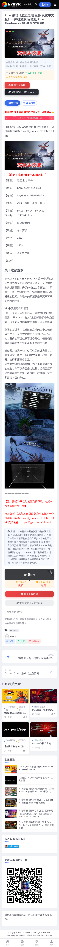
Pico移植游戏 (22, 62)
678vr (13, 636)
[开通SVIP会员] (29, 119)
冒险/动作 (22, 708)
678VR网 (28, 932)
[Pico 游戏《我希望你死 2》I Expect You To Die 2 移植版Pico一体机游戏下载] (11, 825)
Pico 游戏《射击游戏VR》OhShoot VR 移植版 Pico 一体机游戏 (36, 801)
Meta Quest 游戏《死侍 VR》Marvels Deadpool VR (36, 768)
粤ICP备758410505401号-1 (19, 935)
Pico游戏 (14, 630)
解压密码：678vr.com (22, 92)
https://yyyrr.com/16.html (36, 522)
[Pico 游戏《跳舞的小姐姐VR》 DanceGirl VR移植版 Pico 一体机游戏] (11, 791)
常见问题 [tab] (30, 102)
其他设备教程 (39, 740)
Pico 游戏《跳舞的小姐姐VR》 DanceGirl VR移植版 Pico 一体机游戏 (36, 790)
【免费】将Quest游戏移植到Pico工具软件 (15, 748)
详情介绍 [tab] (13, 102)
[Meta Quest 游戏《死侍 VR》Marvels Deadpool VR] (15, 696)
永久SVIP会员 (44, 582)
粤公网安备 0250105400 (41, 935)
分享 (11, 641)
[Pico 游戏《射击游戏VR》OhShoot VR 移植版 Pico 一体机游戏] (11, 802)
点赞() (35, 641)
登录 (46, 4)
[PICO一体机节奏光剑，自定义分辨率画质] (43, 729)
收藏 (23, 641)
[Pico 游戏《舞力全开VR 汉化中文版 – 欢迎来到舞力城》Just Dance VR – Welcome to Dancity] (11, 814)
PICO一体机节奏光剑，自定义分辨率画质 (43, 745)
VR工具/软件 (22, 742)
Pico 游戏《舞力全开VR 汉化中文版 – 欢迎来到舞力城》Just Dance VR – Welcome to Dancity (36, 813)
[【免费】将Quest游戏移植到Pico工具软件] (15, 729)
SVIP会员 (22, 582)
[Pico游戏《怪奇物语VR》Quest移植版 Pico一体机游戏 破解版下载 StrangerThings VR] (43, 696)
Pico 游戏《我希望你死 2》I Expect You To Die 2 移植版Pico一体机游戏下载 (36, 825)
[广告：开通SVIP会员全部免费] (29, 112)
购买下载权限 (18, 85)
